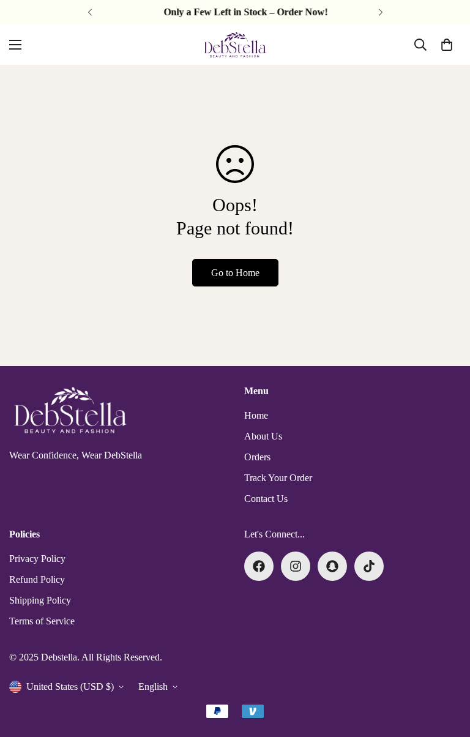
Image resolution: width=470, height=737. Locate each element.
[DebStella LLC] (235, 44)
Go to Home (235, 272)
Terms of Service (42, 621)
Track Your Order (278, 478)
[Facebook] (259, 566)
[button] (447, 45)
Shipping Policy (40, 600)
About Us (263, 436)
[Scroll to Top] (446, 670)
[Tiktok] (369, 566)
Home (256, 415)
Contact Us (266, 498)
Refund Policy (37, 579)
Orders (257, 457)
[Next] (380, 12)
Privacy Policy (37, 558)
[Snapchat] (332, 566)
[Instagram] (295, 566)
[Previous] (89, 12)
